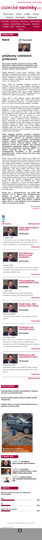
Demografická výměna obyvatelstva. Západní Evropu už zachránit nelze (19, 392)
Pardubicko (35, 24)
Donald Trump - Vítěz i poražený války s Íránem (29, 305)
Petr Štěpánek (25, 461)
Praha (12, 27)
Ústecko (29, 27)
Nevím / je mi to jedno (9, 509)
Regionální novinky (24, 2)
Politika (27, 14)
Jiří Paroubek (25, 40)
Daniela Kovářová (26, 477)
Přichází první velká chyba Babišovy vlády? (28, 356)
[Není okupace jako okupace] (6, 466)
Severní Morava (16, 24)
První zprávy (37, 2)
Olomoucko (26, 24)
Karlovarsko (24, 21)
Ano (2, 498)
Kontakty (28, 523)
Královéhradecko (35, 21)
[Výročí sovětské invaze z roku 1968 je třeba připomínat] (6, 474)
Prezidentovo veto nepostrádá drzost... (27, 328)
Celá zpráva (35, 247)
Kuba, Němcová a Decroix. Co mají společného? (26, 255)
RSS (33, 523)
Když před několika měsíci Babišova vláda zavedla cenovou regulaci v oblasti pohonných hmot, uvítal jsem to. (20, 369)
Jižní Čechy (5, 21)
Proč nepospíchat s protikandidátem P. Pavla (29, 281)
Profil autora (6, 223)
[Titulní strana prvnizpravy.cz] (20, 12)
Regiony (9, 17)
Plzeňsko (6, 27)
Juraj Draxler (25, 469)
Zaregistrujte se (20, 523)
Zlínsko (21, 29)
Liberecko (6, 24)
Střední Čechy (20, 27)
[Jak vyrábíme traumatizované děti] (6, 482)
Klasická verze (11, 523)
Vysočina (36, 27)
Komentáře (20, 17)
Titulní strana (8, 14)
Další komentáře (34, 223)
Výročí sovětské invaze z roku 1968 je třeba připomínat (24, 472)
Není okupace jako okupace (23, 463)
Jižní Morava (14, 21)
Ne (2, 504)
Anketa (5, 488)
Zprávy (19, 14)
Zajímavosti (32, 17)
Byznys (36, 14)
